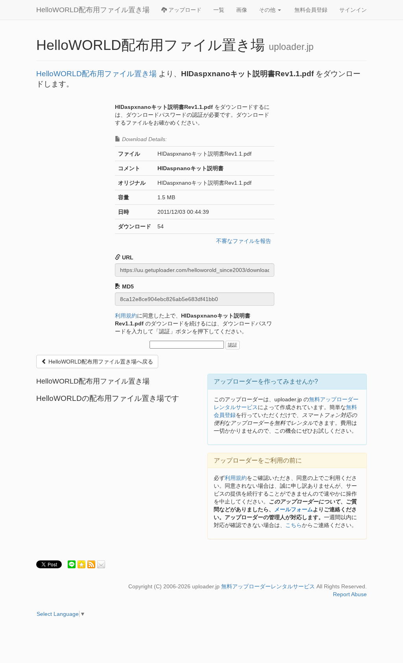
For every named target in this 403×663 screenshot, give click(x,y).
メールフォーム (293, 509)
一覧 (218, 10)
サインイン (353, 10)
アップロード (184, 10)
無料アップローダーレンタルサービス (268, 586)
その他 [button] (268, 10)
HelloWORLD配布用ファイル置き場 (93, 10)
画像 (241, 10)
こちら (293, 525)
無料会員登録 (310, 10)
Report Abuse (350, 594)
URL (126, 257)
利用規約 (126, 315)
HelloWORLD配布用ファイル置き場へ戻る (100, 361)
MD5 (127, 286)
